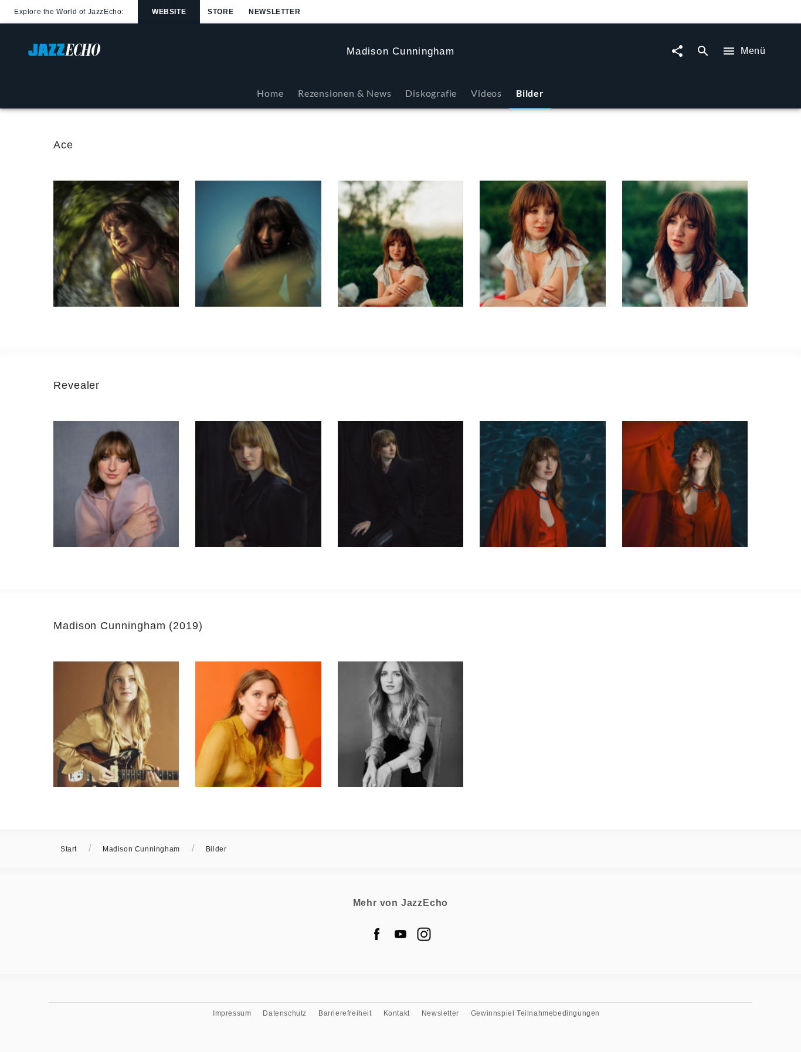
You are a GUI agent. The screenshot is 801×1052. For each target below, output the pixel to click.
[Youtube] (400, 934)
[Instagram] (424, 934)
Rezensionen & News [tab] (344, 93)
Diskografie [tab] (431, 93)
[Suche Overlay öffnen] (703, 51)
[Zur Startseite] (182, 55)
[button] (116, 243)
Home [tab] (270, 93)
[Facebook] (377, 934)
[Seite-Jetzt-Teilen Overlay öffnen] (677, 51)
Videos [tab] (486, 93)
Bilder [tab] (530, 93)
